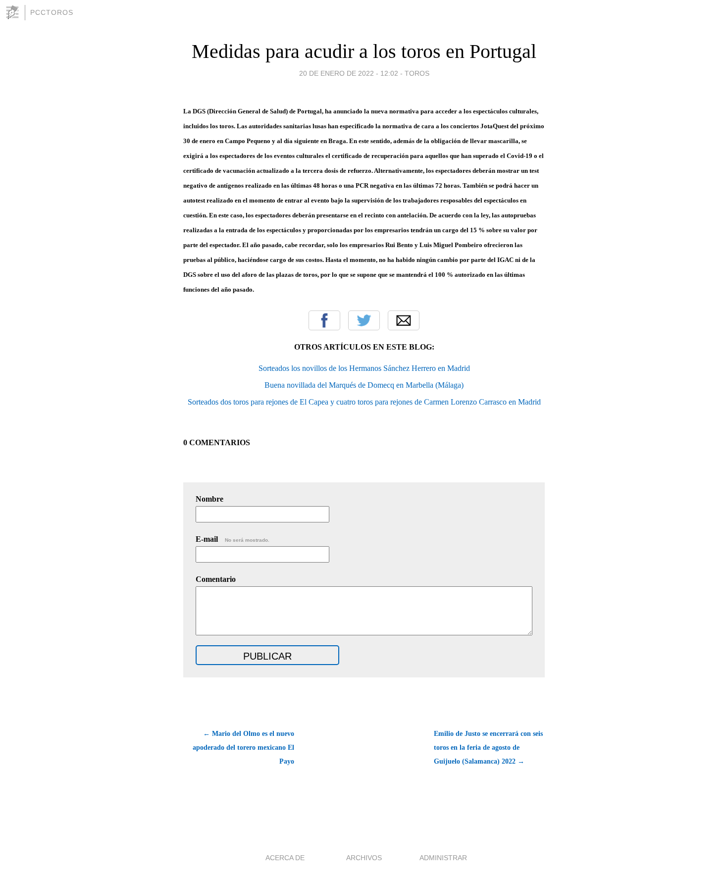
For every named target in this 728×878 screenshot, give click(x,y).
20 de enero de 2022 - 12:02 (348, 73)
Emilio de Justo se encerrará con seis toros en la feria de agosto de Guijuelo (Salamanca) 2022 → (488, 747)
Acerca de (285, 858)
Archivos (364, 858)
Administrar (443, 858)
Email (403, 320)
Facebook (324, 320)
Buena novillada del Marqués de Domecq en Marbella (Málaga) (364, 385)
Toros (417, 73)
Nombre (209, 499)
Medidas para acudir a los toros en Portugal (364, 51)
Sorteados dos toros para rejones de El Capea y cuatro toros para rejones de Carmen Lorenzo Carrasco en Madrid (364, 402)
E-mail (232, 539)
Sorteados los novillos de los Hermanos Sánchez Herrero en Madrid (364, 368)
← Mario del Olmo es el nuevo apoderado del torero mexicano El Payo (243, 747)
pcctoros (51, 12)
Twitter (364, 320)
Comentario (216, 579)
